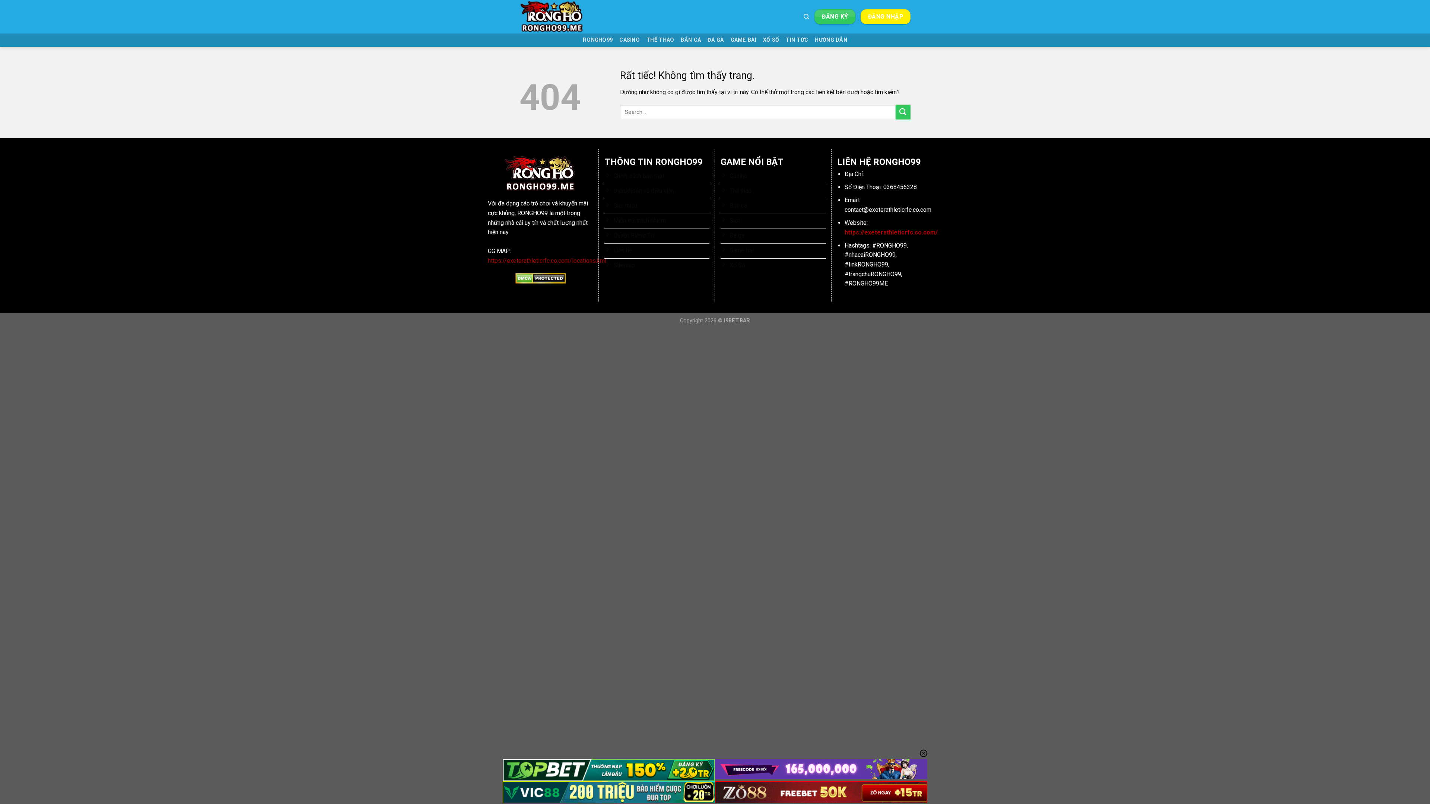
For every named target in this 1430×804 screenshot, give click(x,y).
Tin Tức (797, 40)
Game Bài (743, 40)
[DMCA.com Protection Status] (540, 278)
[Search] (806, 17)
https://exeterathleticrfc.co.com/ (891, 232)
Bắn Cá (691, 40)
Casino (629, 40)
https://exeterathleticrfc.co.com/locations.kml (547, 260)
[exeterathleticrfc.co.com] (556, 17)
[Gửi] (903, 112)
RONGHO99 (598, 40)
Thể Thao (660, 40)
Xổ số (771, 40)
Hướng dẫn (831, 40)
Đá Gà (716, 40)
